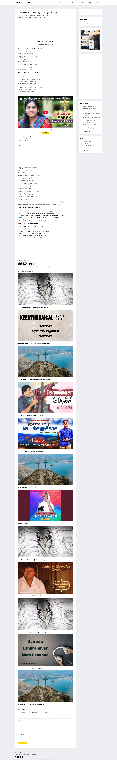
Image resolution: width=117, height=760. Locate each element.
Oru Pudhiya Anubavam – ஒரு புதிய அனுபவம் (31, 228)
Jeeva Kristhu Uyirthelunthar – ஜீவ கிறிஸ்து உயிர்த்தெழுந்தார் (32, 559)
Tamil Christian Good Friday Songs (37, 17)
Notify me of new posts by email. (26, 739)
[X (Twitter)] (20, 264)
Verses (97, 2)
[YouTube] (22, 757)
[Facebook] (18, 264)
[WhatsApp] (23, 264)
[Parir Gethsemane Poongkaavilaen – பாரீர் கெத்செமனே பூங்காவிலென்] (45, 614)
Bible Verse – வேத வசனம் (89, 106)
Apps (66, 2)
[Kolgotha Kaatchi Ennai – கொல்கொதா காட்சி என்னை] (45, 397)
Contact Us (54, 759)
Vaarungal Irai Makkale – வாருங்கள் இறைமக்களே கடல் (33, 233)
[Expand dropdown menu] (68, 2)
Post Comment (22, 742)
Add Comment (21, 734)
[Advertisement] (45, 30)
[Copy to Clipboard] (27, 264)
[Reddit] (33, 264)
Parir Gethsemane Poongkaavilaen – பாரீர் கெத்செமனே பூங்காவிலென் (35, 632)
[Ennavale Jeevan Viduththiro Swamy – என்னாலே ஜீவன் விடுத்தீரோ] (45, 361)
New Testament (87, 145)
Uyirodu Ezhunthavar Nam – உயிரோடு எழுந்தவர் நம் (30, 668)
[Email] (25, 264)
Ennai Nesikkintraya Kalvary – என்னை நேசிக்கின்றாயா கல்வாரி (33, 307)
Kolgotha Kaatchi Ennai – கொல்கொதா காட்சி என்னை (30, 415)
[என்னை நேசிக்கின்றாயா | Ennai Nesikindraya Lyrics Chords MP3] (45, 325)
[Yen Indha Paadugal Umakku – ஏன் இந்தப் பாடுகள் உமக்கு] (45, 469)
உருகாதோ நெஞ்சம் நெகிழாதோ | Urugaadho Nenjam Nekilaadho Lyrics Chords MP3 (40, 221)
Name (19, 715)
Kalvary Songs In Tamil (24, 260)
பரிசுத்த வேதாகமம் (87, 147)
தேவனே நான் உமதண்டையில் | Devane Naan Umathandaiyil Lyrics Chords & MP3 (40, 210)
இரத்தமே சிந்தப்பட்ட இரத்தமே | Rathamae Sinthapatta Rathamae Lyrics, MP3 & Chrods (41, 215)
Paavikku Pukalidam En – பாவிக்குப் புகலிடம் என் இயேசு (31, 523)
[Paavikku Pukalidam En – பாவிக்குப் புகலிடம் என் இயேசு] (45, 505)
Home (59, 2)
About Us (32, 759)
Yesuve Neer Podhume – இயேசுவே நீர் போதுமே (31, 230)
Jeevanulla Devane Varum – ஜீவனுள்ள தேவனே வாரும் (31, 704)
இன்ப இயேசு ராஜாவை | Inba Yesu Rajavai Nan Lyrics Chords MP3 (36, 212)
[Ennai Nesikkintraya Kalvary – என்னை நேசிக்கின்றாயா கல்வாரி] (45, 289)
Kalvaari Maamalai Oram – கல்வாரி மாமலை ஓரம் (29, 596)
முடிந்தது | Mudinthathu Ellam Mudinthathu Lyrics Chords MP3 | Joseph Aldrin (40, 219)
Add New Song (19, 759)
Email (19, 720)
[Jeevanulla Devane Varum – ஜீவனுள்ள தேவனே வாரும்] (45, 686)
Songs (89, 2)
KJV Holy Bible (87, 141)
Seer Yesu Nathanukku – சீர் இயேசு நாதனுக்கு (31, 237)
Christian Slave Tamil (23, 2)
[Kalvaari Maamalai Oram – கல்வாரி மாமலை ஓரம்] (45, 578)
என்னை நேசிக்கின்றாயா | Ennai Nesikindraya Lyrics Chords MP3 (34, 343)
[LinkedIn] (30, 264)
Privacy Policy (40, 759)
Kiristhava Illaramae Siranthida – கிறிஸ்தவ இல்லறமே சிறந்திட (35, 231)
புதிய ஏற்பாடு (86, 150)
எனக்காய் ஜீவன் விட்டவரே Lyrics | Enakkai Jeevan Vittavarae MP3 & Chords (39, 217)
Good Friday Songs (37, 201)
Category (81, 2)
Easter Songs (30, 202)
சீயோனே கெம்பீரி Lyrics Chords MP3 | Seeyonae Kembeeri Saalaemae (37, 213)
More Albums (86, 131)
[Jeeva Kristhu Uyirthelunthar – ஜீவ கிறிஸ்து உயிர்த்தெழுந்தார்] (45, 541)
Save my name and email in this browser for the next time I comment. (34, 737)
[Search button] (99, 12)
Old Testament (86, 143)
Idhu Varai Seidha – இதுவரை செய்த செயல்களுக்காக (30, 451)
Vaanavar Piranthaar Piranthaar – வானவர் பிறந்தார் (32, 226)
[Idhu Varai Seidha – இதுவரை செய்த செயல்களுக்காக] (45, 433)
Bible (73, 2)
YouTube (45, 132)
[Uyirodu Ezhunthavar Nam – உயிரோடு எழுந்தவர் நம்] (45, 650)
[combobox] (89, 12)
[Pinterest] (22, 264)
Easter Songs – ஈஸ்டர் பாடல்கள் (90, 111)
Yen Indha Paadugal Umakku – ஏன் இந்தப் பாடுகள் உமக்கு (31, 487)
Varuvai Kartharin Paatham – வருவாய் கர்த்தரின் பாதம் (33, 235)
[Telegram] (28, 264)
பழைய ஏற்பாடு (86, 148)
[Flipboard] (32, 264)
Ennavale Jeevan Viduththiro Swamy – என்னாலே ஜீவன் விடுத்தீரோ (34, 379)
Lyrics (26, 17)
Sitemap (47, 759)
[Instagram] (19, 757)
